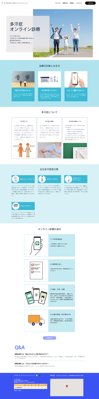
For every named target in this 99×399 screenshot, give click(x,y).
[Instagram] (43, 375)
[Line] (37, 375)
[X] (40, 375)
